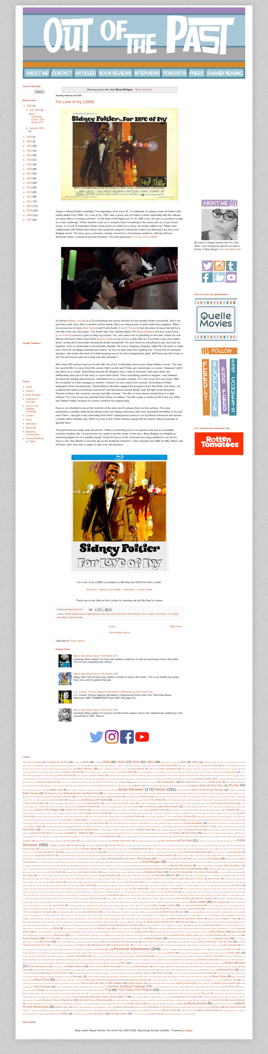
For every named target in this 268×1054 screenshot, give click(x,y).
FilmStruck (76, 845)
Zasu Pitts (156, 1014)
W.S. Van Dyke (85, 1004)
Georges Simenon (237, 855)
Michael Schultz (176, 929)
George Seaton (183, 855)
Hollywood (213, 869)
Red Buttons (198, 956)
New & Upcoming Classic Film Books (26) (95, 673)
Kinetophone (166, 902)
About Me (31, 427)
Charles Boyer (218, 800)
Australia (164, 779)
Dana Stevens (95, 817)
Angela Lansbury (71, 772)
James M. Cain (39, 882)
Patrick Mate (186, 945)
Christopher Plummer (85, 806)
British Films (152, 793)
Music (49, 935)
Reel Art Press (228, 956)
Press (29, 419)
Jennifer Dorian (43, 889)
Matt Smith (69, 925)
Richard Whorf (64, 963)
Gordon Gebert (42, 862)
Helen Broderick (43, 869)
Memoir (239, 925)
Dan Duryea (52, 817)
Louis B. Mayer (44, 915)
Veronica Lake (146, 1000)
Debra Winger (191, 820)
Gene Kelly (142, 852)
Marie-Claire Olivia (137, 919)
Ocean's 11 (30, 942)
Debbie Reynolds (158, 820)
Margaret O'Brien (85, 919)
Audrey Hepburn (136, 779)
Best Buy (130, 589)
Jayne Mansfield (56, 885)
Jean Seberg (139, 885)
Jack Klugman (45, 879)
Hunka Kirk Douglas (179, 872)
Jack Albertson (226, 875)
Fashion (27, 841)
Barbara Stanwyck (47, 782)
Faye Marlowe (102, 841)
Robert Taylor (125, 967)
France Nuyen (131, 845)
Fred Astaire (107, 849)
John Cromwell (123, 892)
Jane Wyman (206, 882)
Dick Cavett (113, 823)
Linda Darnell (135, 912)
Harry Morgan (146, 866)
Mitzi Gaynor (143, 932)
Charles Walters (111, 803)
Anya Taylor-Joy (148, 775)
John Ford (173, 892)
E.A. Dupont (46, 830)
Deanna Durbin (141, 820)
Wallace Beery (101, 1004)
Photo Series (113, 953)
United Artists (208, 997)
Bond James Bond (90, 790)
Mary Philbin (213, 922)
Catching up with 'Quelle (94, 799)
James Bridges (146, 879)
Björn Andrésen (152, 786)
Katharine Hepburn (203, 898)
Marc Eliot (52, 919)
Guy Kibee (203, 862)
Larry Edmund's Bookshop (93, 905)
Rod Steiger (233, 967)
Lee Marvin (70, 909)
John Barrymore (75, 892)
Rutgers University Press (56, 973)
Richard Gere (239, 960)
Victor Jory (173, 1000)
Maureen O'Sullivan (129, 925)
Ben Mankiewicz (166, 782)
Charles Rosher (74, 803)
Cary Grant (59, 800)
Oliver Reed (93, 942)
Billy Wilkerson (112, 786)
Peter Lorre (231, 949)
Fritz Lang (42, 852)
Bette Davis (216, 782)
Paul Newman (230, 945)
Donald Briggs (66, 827)
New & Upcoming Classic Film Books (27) (95, 655)
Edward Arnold (38, 833)
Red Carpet (212, 956)
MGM (56, 928)
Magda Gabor (220, 915)
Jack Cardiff (240, 875)
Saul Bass (190, 973)
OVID (240, 942)
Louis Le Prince (92, 915)
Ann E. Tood (155, 772)
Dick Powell (138, 823)
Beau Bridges (145, 331)
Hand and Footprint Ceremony (223, 862)
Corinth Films (117, 813)
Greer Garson (89, 862)
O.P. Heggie (240, 939)
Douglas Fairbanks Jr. (201, 826)
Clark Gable (28, 810)
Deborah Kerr (175, 820)
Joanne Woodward (44, 892)
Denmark (26, 823)
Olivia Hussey (131, 942)
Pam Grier (55, 945)
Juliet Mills (141, 899)
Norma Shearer (154, 938)
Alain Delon (182, 766)
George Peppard (99, 855)
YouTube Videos (118, 1013)
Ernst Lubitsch (127, 837)
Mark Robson (42, 922)
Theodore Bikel (95, 994)
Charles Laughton (56, 803)
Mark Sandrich (57, 922)
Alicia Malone (137, 769)
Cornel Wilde (132, 813)
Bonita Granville (108, 790)
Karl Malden (154, 899)
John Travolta (98, 895)
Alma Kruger (39, 772)
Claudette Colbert (157, 810)
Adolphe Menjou (97, 766)
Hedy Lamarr (28, 869)
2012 (29, 196)
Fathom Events (41, 841)
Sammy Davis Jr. (144, 973)
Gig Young (76, 859)
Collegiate (230, 810)
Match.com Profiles (53, 925)
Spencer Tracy (214, 980)
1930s (106, 762)
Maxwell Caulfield (194, 925)
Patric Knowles (153, 945)
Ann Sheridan (187, 772)
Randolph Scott (114, 956)
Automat (174, 779)
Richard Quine (32, 963)
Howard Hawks (72, 872)
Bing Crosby (126, 786)
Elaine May (145, 833)
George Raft (115, 855)
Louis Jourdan (76, 915)
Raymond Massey (181, 956)
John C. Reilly (91, 892)
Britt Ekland (183, 793)
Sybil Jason (50, 990)
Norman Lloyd (222, 938)
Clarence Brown (235, 807)
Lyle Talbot (192, 915)
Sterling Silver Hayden (225, 983)
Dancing (121, 817)
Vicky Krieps (160, 1000)
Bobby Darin (56, 789)
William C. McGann (31, 1010)
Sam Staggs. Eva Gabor (109, 973)
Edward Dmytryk (56, 833)
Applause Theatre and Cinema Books (174, 775)
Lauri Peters (64, 335)
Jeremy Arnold (75, 889)
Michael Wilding (193, 929)
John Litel (38, 895)
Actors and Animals (79, 766)
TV (124, 996)
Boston (194, 790)
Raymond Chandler (162, 956)
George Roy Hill (146, 855)
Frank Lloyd (59, 849)
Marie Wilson (121, 919)
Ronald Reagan (120, 970)
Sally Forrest (90, 973)
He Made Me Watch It (231, 865)
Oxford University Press (34, 945)
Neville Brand (231, 935)
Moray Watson (201, 932)
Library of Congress (42, 912)
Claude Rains (139, 810)
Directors (179, 823)
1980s (195, 762)
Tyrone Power (137, 997)
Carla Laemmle (160, 797)
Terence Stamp (205, 990)
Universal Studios (224, 997)
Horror (242, 869)
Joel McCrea (60, 892)
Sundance (157, 987)
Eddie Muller (145, 829)
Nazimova (201, 935)
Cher (193, 803)
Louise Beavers (109, 915)
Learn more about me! (229, 249)
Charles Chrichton (235, 800)
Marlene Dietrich (73, 922)
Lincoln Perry (120, 912)
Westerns (216, 1007)
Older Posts (176, 626)
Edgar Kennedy (162, 830)
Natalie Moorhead (131, 935)
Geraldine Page (50, 859)
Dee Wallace (206, 820)
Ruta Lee (35, 973)
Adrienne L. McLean (116, 766)
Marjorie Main (213, 919)
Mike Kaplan (54, 932)
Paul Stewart (39, 950)
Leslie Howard (194, 908)
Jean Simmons (155, 885)
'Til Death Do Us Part (57, 762)
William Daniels (104, 1010)
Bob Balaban (28, 790)
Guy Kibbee (190, 862)
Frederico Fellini (193, 849)
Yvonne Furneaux (140, 1014)
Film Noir (186, 840)
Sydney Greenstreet (66, 990)
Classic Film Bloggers (47, 809)
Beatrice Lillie (112, 782)
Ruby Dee (182, 970)
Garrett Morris (80, 852)
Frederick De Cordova (174, 849)
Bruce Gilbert (210, 793)
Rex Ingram (83, 960)
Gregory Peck (119, 862)
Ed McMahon (115, 830)
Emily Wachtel (68, 837)
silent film (26, 980)
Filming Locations (58, 845)
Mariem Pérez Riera (157, 919)
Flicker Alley (90, 845)
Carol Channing (176, 797)
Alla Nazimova (187, 769)
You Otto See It (96, 1013)
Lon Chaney (237, 912)
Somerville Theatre (137, 980)
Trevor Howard (66, 997)
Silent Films (41, 979)
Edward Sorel (114, 833)
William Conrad (88, 1010)
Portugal (183, 953)
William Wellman (205, 1010)
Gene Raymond (173, 852)
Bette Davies (201, 782)
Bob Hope (42, 790)
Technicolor (165, 990)
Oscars (180, 942)
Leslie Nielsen (211, 909)
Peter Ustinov (66, 953)
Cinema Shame (170, 806)
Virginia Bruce (42, 1004)
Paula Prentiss (54, 950)
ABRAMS (40, 766)
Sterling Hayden (184, 983)
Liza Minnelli (194, 912)
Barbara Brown (236, 779)
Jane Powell (149, 882)
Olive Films (45, 941)
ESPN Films (163, 837)
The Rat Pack (50, 994)
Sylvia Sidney (83, 990)
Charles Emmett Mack (34, 803)
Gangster (68, 852)
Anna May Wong (47, 775)
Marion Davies (196, 918)
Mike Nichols (67, 932)
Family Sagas (236, 837)
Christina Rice (54, 807)
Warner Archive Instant (222, 1004)
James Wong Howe (90, 882)
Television (177, 990)
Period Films (104, 949)
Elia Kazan (191, 833)
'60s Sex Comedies (32, 762)
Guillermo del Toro (174, 862)
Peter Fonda (202, 950)
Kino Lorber (145, 589)
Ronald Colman (103, 970)
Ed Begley (102, 830)
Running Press (226, 969)
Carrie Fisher (45, 800)
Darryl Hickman (184, 816)
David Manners (42, 820)
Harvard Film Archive (181, 865)
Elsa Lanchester (52, 837)
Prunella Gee (60, 956)
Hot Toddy (57, 872)
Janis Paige (28, 885)
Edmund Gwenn (214, 830)
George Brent (235, 852)
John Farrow (159, 892)
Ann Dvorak (142, 772)
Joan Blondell (155, 889)
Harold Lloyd (51, 866)
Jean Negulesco (104, 885)
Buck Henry (31, 797)
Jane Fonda (120, 882)
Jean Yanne (170, 885)
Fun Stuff (55, 852)
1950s (136, 762)
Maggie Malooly (235, 915)
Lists (181, 911)
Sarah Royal (177, 973)
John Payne (51, 895)
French (221, 849)
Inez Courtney (43, 875)
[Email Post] (90, 609)
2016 (29, 178)
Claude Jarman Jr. (122, 810)
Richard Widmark (81, 963)
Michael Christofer (122, 929)
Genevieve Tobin (218, 852)
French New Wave (234, 849)
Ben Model (186, 782)
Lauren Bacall (196, 905)
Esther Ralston (178, 837)
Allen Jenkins (202, 769)
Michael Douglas (159, 929)
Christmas (67, 807)
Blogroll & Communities (33, 433)
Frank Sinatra (90, 848)
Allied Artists (217, 769)
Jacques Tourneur (129, 879)
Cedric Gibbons (186, 800)
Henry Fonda (118, 869)
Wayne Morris (140, 1007)
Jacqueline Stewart (110, 879)
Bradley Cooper (235, 790)
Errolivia (152, 837)
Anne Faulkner (82, 775)
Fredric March (208, 849)
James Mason (56, 882)
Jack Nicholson (61, 879)
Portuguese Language (199, 953)
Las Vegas (143, 905)
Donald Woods (114, 827)
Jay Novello (41, 885)
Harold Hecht (36, 866)
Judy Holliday (112, 899)
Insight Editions (126, 875)
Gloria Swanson (198, 859)
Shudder (191, 977)
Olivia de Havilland (110, 942)
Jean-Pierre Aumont (205, 885)
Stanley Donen (54, 983)
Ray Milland (144, 956)
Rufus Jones (195, 970)
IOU (173, 875)
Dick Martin (125, 823)
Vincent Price (217, 1000)
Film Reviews (134, 614)
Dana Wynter (109, 817)
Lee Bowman (42, 909)
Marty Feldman (136, 922)
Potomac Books (219, 953)
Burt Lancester (64, 796)
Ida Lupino (28, 875)
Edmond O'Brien (195, 829)
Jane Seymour (177, 882)
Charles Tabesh (93, 803)
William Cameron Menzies (52, 1010)
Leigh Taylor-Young (97, 909)
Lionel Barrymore (165, 912)
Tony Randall (50, 997)
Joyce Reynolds (63, 899)
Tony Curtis (37, 997)
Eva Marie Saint (208, 837)
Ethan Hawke (193, 837)
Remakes (52, 960)
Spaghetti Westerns (196, 980)
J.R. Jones (211, 875)
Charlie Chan (128, 803)
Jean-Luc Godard (185, 885)
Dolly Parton (213, 823)
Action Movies (62, 766)
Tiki (184, 994)
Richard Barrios (167, 960)
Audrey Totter (151, 779)
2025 (29, 137)
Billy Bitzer (85, 786)
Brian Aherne (122, 793)
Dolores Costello (228, 823)
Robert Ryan (109, 966)
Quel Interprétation (78, 956)
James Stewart (73, 882)
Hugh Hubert (136, 872)
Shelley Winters (94, 977)
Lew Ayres (224, 909)
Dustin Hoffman (236, 827)
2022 (29, 150)
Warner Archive (197, 1003)
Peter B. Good (168, 950)
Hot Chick (44, 872)
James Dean (214, 878)
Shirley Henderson (112, 977)
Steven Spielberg (80, 987)
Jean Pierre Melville (122, 885)
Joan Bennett (138, 888)
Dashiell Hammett (203, 817)
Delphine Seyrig (221, 820)
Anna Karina (230, 772)
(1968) (144, 236)
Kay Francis (68, 902)
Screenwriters (28, 977)
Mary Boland (199, 922)
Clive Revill (190, 810)
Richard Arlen (152, 960)
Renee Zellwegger (67, 960)
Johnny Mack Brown (148, 895)
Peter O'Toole (37, 953)
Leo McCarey (129, 909)
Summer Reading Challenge (127, 986)
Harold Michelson (67, 866)
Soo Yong (169, 980)
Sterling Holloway (203, 983)
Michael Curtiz (141, 928)
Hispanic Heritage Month (156, 869)
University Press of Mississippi (93, 1000)
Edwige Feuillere (130, 833)
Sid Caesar (203, 977)
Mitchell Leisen (127, 932)
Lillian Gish (73, 912)
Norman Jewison (190, 939)
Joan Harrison (223, 889)
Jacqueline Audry (91, 879)
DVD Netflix (29, 829)
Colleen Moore (215, 810)
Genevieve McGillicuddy (195, 852)
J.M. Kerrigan (198, 875)
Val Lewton (117, 1000)
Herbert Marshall (134, 869)
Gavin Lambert (112, 852)
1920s (86, 762)
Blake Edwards (179, 786)
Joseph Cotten (211, 895)
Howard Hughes (90, 872)
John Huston (237, 892)
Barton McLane (81, 782)
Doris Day (145, 827)
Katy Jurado (55, 902)
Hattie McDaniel (203, 866)
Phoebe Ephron (97, 953)
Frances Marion (147, 845)
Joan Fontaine (189, 889)
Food (101, 845)
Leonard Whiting (176, 909)
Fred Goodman (121, 849)
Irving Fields (184, 875)
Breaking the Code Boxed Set (82, 793)
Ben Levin (150, 782)
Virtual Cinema (57, 1004)
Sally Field (77, 973)
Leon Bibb (173, 614)
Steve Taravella (62, 987)
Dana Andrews (79, 817)
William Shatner (187, 1010)
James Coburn (196, 878)
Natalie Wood (162, 935)
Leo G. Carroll (115, 909)
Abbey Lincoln (77, 320)
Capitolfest (130, 797)
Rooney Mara (135, 970)
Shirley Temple (161, 977)
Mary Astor (185, 922)
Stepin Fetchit (166, 983)
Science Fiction (205, 973)
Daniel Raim (134, 816)
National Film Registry (182, 935)
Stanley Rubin (87, 983)
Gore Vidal (56, 862)
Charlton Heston (180, 803)
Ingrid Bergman (108, 875)
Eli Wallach (175, 833)
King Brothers (181, 902)
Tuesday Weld (82, 997)
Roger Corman (56, 970)
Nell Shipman (215, 935)
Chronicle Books (107, 807)
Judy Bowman (79, 899)
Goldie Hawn (231, 859)
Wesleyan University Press (197, 1007)
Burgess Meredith (46, 797)
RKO (123, 963)
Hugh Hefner (121, 872)
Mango (41, 919)
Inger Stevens (74, 875)
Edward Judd (99, 833)
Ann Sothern (201, 772)
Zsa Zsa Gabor (186, 1014)
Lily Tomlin (106, 912)
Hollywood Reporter (228, 869)
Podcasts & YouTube (32, 400)
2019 (29, 164)
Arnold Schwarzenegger (229, 775)
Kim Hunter (127, 902)
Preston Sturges (29, 956)
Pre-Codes (234, 952)
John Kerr (27, 895)
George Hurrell (65, 855)
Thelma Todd (79, 994)
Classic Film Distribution (101, 810)
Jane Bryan (107, 882)
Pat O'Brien (139, 945)
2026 (29, 105)
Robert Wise (190, 967)
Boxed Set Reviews (212, 789)
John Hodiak (223, 892)
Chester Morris (204, 803)
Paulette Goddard (71, 950)
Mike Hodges (39, 932)
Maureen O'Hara (107, 925)
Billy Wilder (97, 786)
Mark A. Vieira (230, 918)
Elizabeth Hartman (226, 833)
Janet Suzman (236, 882)
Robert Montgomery (38, 966)
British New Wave (167, 793)
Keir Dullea (97, 902)
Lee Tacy (82, 909)
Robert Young (204, 967)
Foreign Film (114, 845)
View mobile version (119, 632)
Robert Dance (165, 963)
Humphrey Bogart (154, 872)
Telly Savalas (190, 990)
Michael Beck (87, 929)
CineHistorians (150, 806)
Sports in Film (230, 980)
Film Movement (168, 841)
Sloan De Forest (94, 980)
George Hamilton (46, 855)
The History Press (33, 994)
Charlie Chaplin (145, 803)
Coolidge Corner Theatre (95, 813)
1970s (183, 762)
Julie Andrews (127, 899)
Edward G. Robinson (78, 833)
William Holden (169, 1010)
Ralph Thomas (98, 956)
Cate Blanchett (119, 800)
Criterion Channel (175, 813)
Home (112, 626)
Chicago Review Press (225, 803)
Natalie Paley (148, 935)
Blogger (188, 1030)
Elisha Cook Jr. (208, 833)
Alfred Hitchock (84, 768)
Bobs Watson (73, 790)
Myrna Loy (74, 935)
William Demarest (120, 1010)
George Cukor (29, 855)
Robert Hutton (199, 963)
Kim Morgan (140, 902)
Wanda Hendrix (168, 1004)
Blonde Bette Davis (213, 785)
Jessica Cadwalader (106, 889)
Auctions (108, 779)
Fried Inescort (28, 852)
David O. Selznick (73, 820)
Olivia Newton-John (150, 942)
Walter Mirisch (135, 1003)
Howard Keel (107, 872)
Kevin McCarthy (112, 902)
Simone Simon (62, 980)
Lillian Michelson (90, 912)
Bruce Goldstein (226, 793)
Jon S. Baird (178, 895)
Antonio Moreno (131, 775)
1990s (206, 762)
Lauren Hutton (213, 905)
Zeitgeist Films (170, 1014)
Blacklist (165, 786)
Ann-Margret (215, 772)
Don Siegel (36, 826)
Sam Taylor (127, 973)
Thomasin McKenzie (148, 994)
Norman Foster (174, 939)
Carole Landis (220, 797)
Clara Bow (221, 807)
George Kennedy (81, 855)
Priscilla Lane (45, 956)
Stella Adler (152, 983)
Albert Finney (239, 766)
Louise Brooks (125, 915)
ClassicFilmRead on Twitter (35, 440)
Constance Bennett (59, 813)
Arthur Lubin (70, 779)
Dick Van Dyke (152, 823)
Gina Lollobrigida (109, 858)
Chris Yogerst (39, 807)
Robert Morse (57, 967)
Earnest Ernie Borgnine (82, 829)
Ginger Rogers (129, 858)
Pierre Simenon (157, 953)
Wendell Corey (176, 1007)
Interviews (31, 423)
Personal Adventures (132, 949)
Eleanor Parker (160, 833)
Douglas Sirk (221, 827)
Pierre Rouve (142, 953)
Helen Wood (89, 869)
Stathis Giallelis (135, 983)
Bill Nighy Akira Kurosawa (54, 786)
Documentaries (194, 823)
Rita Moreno (112, 963)
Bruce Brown (196, 793)
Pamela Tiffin (84, 945)
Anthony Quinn (114, 775)
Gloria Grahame (180, 858)
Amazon (91, 589)
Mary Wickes (37, 925)
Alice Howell (122, 769)
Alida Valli (153, 769)
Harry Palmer (161, 866)
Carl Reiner (144, 796)
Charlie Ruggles (162, 803)
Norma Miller (138, 939)
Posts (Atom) (77, 640)
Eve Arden (223, 837)
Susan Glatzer (195, 987)
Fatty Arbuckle (57, 841)
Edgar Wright (177, 830)
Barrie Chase (66, 782)
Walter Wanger (152, 1004)
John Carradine (107, 892)
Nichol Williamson (67, 939)
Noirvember (110, 939)
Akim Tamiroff (167, 765)
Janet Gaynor (221, 882)
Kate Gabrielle (183, 898)
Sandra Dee (162, 973)
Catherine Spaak (136, 800)
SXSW (37, 990)
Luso (182, 915)
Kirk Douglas (219, 902)
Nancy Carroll (99, 935)
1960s (68, 614)
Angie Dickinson (91, 772)
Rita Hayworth (97, 963)
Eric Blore (82, 837)
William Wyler (223, 1010)
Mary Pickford (227, 922)
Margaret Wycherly (104, 919)
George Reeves (130, 855)
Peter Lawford (216, 950)
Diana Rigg (84, 823)
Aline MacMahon (168, 769)
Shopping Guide (178, 977)
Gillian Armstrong (91, 859)
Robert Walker (175, 967)
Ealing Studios (61, 830)
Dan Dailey (38, 817)
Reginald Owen (38, 960)
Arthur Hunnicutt (37, 779)
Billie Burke (73, 786)
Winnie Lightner (238, 1010)
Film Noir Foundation (207, 841)
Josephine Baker (45, 899)
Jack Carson (31, 879)
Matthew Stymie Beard (86, 925)
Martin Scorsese (120, 922)
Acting (50, 766)
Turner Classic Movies (106, 996)
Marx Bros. (170, 922)
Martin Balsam (104, 922)
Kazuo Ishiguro (83, 902)
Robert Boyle (150, 963)
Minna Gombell (96, 932)
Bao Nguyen (221, 779)
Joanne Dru (28, 892)
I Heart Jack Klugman (203, 872)
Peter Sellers (52, 953)
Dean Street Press (123, 820)
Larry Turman (129, 905)
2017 (29, 173)
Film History (140, 841)
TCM (108, 989)
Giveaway (146, 858)
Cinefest (135, 806)
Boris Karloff (183, 790)
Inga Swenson (59, 875)
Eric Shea (93, 837)
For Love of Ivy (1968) (75, 101)
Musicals (59, 935)
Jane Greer (134, 882)
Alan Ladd (226, 766)
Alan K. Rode (211, 765)
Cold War (202, 810)
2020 (29, 159)
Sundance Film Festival (175, 987)
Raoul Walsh (129, 956)
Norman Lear (206, 939)
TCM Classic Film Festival (135, 989)
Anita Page (115, 772)
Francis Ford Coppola (182, 845)
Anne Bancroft (65, 775)
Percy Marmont (88, 950)
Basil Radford (97, 782)
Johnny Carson (130, 895)
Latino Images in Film (163, 905)
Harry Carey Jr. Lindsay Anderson (124, 866)
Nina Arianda (97, 939)
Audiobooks (120, 779)
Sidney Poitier (106, 338)
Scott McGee (237, 973)
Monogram (157, 932)
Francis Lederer (201, 845)
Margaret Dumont (67, 919)
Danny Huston (151, 817)
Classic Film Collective (76, 810)
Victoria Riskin (201, 1000)
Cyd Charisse (211, 813)
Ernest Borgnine (109, 836)
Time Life (205, 993)
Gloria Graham (162, 859)
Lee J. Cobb (57, 909)
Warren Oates (106, 1007)
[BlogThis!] (100, 609)
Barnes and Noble (110, 589)
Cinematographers (191, 807)
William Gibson (152, 1010)
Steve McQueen (42, 986)
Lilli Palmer (60, 912)
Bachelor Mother (204, 779)
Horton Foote (31, 872)
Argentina (212, 775)
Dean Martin (91, 820)
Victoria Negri (186, 1000)
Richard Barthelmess (186, 960)
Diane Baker (98, 823)
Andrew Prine (54, 772)
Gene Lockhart (157, 852)
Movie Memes (218, 931)
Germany (64, 859)
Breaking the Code (53, 793)
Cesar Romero (203, 800)
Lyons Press (205, 915)
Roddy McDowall (39, 970)
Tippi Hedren (219, 994)
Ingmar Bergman (90, 875)
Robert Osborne (75, 966)
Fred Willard (157, 849)
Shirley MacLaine (145, 977)
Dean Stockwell (106, 820)
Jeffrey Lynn (28, 889)
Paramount (100, 945)
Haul (215, 866)
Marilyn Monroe (177, 918)
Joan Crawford (171, 888)
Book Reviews (33, 395)
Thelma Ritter (65, 994)
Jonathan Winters (194, 895)
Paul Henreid (214, 945)
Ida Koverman (236, 872)
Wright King (54, 1014)
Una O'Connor (165, 997)
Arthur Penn (83, 779)
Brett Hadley (109, 793)
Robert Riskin (94, 967)
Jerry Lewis (89, 889)
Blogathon (194, 785)
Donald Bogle (51, 827)
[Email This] (96, 609)
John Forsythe (188, 892)
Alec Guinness (43, 769)
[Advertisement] (34, 281)
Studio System (98, 987)
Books (160, 789)
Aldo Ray (30, 769)
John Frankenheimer (205, 892)
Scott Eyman (222, 973)
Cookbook (75, 813)
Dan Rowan (65, 817)
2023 (29, 146)
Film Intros (152, 841)
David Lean (232, 817)
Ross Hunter (150, 970)
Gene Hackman (128, 852)
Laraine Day (74, 905)
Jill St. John (123, 889)
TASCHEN (97, 990)
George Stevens (200, 855)
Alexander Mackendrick (63, 769)
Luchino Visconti (142, 915)
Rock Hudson (218, 967)
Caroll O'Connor (128, 327)
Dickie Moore (167, 823)
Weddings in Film (157, 1007)
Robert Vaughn (141, 966)
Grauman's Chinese (72, 862)
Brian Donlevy (137, 793)
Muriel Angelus (37, 935)
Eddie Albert (130, 830)
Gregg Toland (104, 862)
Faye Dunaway (86, 841)
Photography (127, 953)
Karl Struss (167, 899)
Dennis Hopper (40, 823)
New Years (50, 938)
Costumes (145, 813)
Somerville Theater (115, 980)
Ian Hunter (222, 872)
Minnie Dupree (112, 932)
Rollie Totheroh (87, 970)
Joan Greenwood (206, 889)
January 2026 (37, 128)
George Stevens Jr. (218, 855)
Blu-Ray (106, 614)
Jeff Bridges (222, 885)
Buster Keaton (115, 796)
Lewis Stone (237, 909)
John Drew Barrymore (142, 892)
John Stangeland (82, 895)
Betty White (231, 782)
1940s (121, 762)
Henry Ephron (103, 869)
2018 (29, 169)
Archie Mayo (199, 775)
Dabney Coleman (227, 813)
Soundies (181, 980)
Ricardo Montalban (117, 960)
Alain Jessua (196, 766)
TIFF (178, 994)
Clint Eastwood (176, 810)
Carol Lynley (192, 797)
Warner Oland (78, 1007)
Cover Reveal (158, 813)
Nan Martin (90, 327)
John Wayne (113, 895)
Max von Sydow (177, 925)
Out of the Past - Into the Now (216, 941)
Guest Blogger (151, 861)
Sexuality (77, 976)
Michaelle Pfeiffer (210, 929)
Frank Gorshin (45, 849)
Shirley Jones (128, 977)
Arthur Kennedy (54, 779)
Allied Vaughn (232, 769)
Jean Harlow (86, 885)
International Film (144, 875)
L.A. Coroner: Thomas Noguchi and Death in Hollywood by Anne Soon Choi (113, 691)
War (181, 1003)
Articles (30, 391)
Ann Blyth (128, 772)
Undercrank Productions (186, 997)
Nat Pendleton (115, 935)
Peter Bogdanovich (185, 950)
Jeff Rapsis (236, 885)
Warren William (123, 1007)
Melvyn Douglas (226, 925)
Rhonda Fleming (98, 960)
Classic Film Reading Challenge (32, 409)
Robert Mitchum (235, 962)
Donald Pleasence (97, 827)
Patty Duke (200, 945)
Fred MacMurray (139, 849)
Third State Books (129, 994)
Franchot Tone (163, 845)
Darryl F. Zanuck (166, 817)
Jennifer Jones (59, 889)
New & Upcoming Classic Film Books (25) (95, 709)
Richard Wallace (48, 963)
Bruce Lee (240, 793)
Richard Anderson (135, 960)
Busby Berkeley (97, 797)
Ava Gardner (187, 779)
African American (136, 766)
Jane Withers (192, 882)
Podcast (172, 953)
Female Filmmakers (121, 841)
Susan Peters (229, 986)
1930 (97, 762)
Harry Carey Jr (100, 866)
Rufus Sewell (209, 970)
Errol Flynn (140, 837)
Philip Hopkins (82, 953)
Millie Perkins (81, 932)
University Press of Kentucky (57, 1000)
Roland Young (72, 970)
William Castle (72, 1010)
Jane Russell (162, 882)
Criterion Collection (194, 813)
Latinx (183, 905)
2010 (29, 206)
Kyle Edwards (28, 905)
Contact (30, 415)
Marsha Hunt (89, 922)
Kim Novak (153, 902)
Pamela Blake (68, 945)
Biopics (138, 785)
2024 (29, 141)
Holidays (198, 868)
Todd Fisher (233, 994)
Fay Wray (71, 841)
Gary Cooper (96, 852)
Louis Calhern (61, 915)
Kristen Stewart (236, 902)
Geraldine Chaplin (33, 859)
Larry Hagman (114, 905)
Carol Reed (205, 797)
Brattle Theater (30, 793)
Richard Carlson (206, 959)
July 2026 (35, 110)
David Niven (56, 820)
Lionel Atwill (149, 912)
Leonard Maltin (158, 908)
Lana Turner (58, 905)
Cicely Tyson (122, 807)
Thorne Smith (166, 994)
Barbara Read (29, 782)
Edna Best (228, 830)
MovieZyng (236, 932)
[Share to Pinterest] (110, 609)
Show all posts (143, 89)
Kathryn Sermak (39, 902)
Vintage (29, 1004)
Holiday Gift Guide (181, 869)
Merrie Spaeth (44, 929)
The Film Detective (237, 990)
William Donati (137, 1010)
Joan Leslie (237, 889)
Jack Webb (75, 879)
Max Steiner (162, 925)
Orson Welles (167, 942)
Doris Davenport (130, 827)
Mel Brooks (210, 925)
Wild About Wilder (233, 1007)
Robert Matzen (215, 963)
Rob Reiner (136, 963)
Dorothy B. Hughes (160, 827)
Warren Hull (92, 1007)
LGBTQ (26, 912)
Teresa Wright (220, 990)
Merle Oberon (28, 929)
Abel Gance (28, 766)
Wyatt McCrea (79, 1014)
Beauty (139, 782)
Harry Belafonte (84, 866)
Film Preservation (227, 841)
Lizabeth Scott (209, 912)
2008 (29, 215)
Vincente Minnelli (236, 1000)
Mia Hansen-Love (71, 929)
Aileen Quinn (151, 766)
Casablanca (73, 800)
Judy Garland (95, 898)
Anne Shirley (98, 775)
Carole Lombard (236, 797)
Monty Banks (171, 932)
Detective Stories (69, 823)
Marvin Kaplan (153, 922)
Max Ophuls (148, 925)
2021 (29, 155)
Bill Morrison (35, 786)
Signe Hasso (237, 977)
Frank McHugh (74, 849)
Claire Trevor (208, 807)
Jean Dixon (72, 885)
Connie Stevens (40, 813)
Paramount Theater (120, 945)
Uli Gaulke (151, 997)
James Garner (230, 879)
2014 (29, 187)
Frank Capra (29, 849)
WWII (65, 1013)
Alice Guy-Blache (106, 769)
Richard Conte (225, 960)
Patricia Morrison (171, 945)
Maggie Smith (28, 919)
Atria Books (97, 779)
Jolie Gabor (165, 895)
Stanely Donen (38, 983)
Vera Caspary (130, 1000)
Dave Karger (219, 817)
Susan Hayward (211, 987)
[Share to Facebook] (107, 609)
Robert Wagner (159, 967)
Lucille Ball (156, 915)
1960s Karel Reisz (168, 762)
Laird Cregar (43, 905)
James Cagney (177, 878)
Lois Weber (223, 912)
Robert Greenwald (182, 963)
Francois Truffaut (219, 845)
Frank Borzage (236, 845)
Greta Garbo (133, 862)
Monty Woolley (186, 932)
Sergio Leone (63, 977)
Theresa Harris (111, 994)
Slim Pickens (77, 980)
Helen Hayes (75, 869)
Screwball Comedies (45, 977)
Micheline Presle (228, 929)
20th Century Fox (219, 762)
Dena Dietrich (236, 820)
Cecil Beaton (171, 800)
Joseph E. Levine (228, 895)
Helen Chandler (60, 869)
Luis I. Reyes (170, 915)
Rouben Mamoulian (167, 970)
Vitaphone (71, 1004)
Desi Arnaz (54, 823)
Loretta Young (29, 915)
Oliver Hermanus (77, 942)
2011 (29, 201)
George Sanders (165, 855)
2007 (29, 219)
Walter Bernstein (118, 1004)
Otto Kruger (191, 942)
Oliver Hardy (62, 942)
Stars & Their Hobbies (110, 983)
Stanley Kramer (70, 983)
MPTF (25, 935)
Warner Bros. (61, 1007)
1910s (76, 762)
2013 (29, 192)
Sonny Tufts (156, 980)
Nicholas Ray (82, 939)
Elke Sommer (36, 837)
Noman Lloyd (124, 939)
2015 (29, 183)
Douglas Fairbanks (179, 827)
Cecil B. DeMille (154, 800)
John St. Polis (65, 895)
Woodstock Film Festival (36, 1014)
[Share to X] (103, 609)
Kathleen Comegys (226, 899)
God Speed (214, 858)
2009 (29, 210)
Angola (104, 772)
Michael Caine (104, 928)
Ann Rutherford (171, 772)
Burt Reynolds (82, 797)
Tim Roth (193, 994)
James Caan (161, 879)
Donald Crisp (80, 827)
